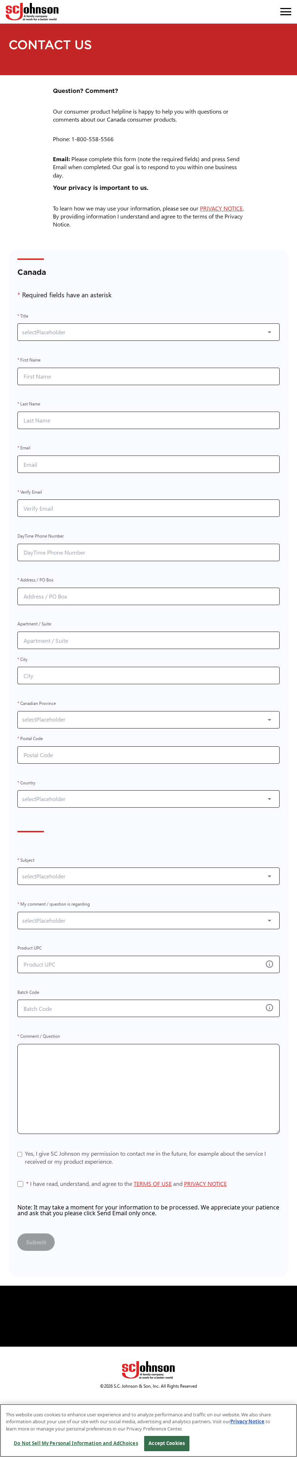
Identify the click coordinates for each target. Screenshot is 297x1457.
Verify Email (29, 492)
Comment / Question (38, 1036)
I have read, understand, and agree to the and (126, 1184)
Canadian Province (36, 703)
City (22, 659)
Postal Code (30, 738)
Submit (36, 1242)
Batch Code (28, 992)
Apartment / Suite (34, 624)
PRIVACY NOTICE (223, 208)
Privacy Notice (247, 1421)
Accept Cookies (166, 1443)
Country (26, 782)
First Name (29, 360)
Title (22, 316)
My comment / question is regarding (53, 904)
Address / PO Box (35, 580)
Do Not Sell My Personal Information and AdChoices (76, 1443)
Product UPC (29, 948)
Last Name (28, 404)
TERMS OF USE (153, 1183)
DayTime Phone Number (40, 536)
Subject (25, 860)
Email (23, 448)
